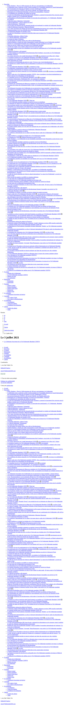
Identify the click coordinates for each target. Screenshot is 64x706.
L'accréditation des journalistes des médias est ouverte (21, 13)
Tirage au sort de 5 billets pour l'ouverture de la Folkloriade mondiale (25, 45)
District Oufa (10, 291)
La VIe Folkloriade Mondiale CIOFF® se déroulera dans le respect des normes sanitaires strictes (32, 253)
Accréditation (7, 300)
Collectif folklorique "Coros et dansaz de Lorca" (20, 22)
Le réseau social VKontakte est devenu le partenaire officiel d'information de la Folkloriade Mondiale (33, 246)
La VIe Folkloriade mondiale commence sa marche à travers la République (27, 142)
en (4, 315)
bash (5, 321)
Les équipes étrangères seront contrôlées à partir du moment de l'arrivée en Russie (28, 181)
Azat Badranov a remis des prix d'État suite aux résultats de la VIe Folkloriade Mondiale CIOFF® (33, 155)
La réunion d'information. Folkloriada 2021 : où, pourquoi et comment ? (26, 79)
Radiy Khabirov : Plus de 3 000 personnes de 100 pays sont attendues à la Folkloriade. (30, 5)
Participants (7, 279)
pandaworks (9, 385)
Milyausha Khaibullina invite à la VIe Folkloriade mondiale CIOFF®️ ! (26, 204)
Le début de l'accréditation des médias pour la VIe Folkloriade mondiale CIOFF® (28, 270)
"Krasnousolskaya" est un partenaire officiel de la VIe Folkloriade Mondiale (27, 215)
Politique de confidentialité (8, 381)
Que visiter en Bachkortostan (15, 299)
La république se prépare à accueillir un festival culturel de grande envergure (27, 192)
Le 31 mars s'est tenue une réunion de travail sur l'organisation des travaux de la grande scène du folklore (34, 28)
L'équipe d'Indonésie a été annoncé (16, 265)
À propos (6, 272)
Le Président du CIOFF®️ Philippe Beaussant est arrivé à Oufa (24, 137)
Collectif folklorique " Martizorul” (16, 24)
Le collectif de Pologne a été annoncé (17, 187)
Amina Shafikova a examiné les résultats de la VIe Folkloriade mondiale (26, 135)
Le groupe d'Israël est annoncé (15, 256)
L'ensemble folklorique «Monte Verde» (17, 36)
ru (4, 317)
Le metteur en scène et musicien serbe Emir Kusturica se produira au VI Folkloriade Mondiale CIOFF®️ (34, 214)
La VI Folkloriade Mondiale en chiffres (17, 131)
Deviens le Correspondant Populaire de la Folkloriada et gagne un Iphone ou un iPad (29, 43)
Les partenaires (11, 278)
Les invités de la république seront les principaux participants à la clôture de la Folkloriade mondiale (33, 89)
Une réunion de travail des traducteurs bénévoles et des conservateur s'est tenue (28, 264)
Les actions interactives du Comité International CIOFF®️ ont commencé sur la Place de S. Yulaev (33, 56)
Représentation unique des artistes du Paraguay (19, 221)
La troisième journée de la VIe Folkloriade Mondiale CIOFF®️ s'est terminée (27, 57)
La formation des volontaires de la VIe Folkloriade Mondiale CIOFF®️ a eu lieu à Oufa (30, 232)
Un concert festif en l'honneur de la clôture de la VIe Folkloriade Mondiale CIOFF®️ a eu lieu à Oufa (34, 119)
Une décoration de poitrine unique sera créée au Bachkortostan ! (24, 40)
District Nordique (11, 287)
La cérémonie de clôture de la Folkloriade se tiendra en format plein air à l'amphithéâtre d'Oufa (32, 103)
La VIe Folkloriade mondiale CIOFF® (17, 275)
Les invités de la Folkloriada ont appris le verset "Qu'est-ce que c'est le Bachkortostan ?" (30, 62)
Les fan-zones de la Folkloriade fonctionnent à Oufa (21, 178)
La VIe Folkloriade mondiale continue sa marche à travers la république (26, 102)
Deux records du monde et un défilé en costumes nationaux (22, 177)
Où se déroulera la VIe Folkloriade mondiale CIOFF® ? (22, 255)
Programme (10, 281)
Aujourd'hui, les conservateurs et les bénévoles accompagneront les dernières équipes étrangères (32, 106)
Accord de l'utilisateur (6, 382)
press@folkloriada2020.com (8, 371)
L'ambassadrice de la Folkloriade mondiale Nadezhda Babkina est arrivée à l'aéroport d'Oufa (31, 166)
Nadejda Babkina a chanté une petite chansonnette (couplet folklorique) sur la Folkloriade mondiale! (33, 42)
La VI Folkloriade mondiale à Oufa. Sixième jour (20, 157)
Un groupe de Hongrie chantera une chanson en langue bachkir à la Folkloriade (28, 217)
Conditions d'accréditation (14, 305)
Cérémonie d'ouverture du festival (16, 294)
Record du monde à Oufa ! (14, 209)
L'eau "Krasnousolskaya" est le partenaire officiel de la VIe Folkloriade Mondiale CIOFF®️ (31, 91)
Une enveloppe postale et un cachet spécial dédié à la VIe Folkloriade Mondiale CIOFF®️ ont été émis (34, 105)
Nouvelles (6, 4)
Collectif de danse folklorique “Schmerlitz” (18, 21)
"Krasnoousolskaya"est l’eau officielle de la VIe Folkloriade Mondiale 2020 (27, 30)
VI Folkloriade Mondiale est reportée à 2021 (19, 31)
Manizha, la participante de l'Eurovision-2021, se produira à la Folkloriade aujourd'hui (29, 169)
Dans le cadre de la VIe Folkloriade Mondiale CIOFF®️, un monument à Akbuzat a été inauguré (32, 194)
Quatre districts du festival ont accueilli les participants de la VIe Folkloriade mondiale (29, 94)
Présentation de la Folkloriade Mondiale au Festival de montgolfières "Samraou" (28, 12)
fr (4, 320)
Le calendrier (7, 293)
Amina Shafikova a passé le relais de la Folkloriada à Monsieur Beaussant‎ (26, 129)
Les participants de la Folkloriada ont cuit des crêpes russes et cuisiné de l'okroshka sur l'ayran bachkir (34, 92)
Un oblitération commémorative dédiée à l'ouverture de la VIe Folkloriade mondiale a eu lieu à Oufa (33, 68)
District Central (11, 285)
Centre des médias (12, 303)
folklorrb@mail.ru (5, 368)
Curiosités (6, 296)
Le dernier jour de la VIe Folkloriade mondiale (19, 165)
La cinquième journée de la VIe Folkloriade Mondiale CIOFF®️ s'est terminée (28, 96)
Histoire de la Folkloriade (14, 273)
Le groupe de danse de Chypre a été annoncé (19, 168)
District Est (10, 290)
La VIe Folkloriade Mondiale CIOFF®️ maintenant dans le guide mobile (26, 111)
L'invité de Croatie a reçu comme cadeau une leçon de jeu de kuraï (24, 46)
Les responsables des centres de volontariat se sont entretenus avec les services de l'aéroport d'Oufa (33, 207)
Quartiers (6, 284)
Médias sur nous (11, 276)
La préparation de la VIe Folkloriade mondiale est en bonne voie (24, 180)
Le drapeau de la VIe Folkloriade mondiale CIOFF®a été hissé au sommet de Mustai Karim (31, 206)
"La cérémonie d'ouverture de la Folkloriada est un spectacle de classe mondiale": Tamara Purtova (33, 88)
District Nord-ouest (12, 288)
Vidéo (8, 309)
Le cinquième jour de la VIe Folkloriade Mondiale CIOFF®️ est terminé (26, 77)
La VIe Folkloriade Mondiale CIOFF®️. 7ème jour (20, 100)
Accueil (6, 324)
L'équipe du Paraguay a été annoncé (16, 51)
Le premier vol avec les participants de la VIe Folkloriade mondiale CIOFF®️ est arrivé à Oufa (32, 162)
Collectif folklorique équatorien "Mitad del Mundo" (20, 27)
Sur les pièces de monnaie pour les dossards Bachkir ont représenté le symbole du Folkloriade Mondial (34, 25)
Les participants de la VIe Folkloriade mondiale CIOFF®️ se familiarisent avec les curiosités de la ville (34, 163)
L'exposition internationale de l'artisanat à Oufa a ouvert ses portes (24, 69)
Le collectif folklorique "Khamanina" (17, 37)
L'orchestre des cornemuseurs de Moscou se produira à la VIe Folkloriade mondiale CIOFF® (31, 83)
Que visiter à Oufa (12, 297)
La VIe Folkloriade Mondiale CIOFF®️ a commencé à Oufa (23, 66)
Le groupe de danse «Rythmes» (15, 39)
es (4, 318)
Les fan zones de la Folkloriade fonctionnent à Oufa (21, 183)
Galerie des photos (12, 308)
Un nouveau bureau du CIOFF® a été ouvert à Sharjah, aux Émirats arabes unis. (28, 10)
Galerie (6, 306)
